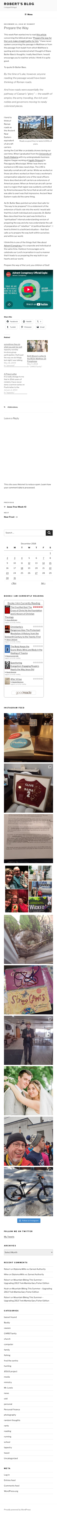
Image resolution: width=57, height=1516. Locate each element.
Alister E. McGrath (11, 639)
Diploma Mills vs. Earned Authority (30, 1269)
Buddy (7, 1322)
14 (43, 563)
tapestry (8, 1447)
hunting (7, 1366)
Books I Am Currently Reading (24, 603)
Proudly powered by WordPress (17, 1509)
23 (7, 573)
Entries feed (10, 1480)
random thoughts (12, 1420)
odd (6, 1398)
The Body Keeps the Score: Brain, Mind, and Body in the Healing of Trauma (26, 649)
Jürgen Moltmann (11, 620)
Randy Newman (11, 672)
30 (7, 578)
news (6, 1393)
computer (8, 1344)
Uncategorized (11, 1458)
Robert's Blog (19, 4)
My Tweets (9, 1237)
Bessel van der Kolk (12, 656)
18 (22, 568)
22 (50, 568)
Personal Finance (12, 1409)
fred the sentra (11, 1361)
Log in (7, 1475)
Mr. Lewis (8, 1388)
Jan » (43, 583)
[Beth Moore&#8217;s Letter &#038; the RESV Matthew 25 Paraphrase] (37, 346)
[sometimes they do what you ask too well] (15, 353)
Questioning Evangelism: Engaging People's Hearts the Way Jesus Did (24, 666)
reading (7, 1431)
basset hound (10, 1317)
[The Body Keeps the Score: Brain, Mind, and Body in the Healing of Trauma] (7, 652)
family (7, 1350)
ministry (8, 1382)
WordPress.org (11, 1491)
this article (41, 34)
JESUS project (10, 1371)
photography (10, 1415)
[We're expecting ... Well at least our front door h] (28, 939)
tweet (7, 1453)
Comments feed (11, 1486)
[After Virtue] (7, 684)
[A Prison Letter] (15, 382)
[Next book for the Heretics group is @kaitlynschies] (28, 737)
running (7, 1436)
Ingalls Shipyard (35, 160)
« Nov (13, 583)
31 (15, 578)
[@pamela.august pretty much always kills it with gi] (28, 788)
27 (36, 573)
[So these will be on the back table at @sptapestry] (28, 989)
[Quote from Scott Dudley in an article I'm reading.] (28, 838)
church (7, 1339)
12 (29, 563)
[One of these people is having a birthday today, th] (28, 1090)
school (7, 1442)
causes (7, 1328)
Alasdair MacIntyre (17, 682)
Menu (29, 14)
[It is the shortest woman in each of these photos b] (28, 889)
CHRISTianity (10, 1333)
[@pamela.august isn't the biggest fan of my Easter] (28, 1040)
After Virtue (16, 679)
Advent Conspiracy (13, 245)
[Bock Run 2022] (28, 1141)
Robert (31, 24)
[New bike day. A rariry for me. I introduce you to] (28, 1191)
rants (6, 1426)
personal (13, 407)
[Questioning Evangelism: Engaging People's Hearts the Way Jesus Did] (7, 668)
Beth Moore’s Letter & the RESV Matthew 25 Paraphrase (36, 358)
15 (50, 563)
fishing (7, 1355)
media (7, 1377)
